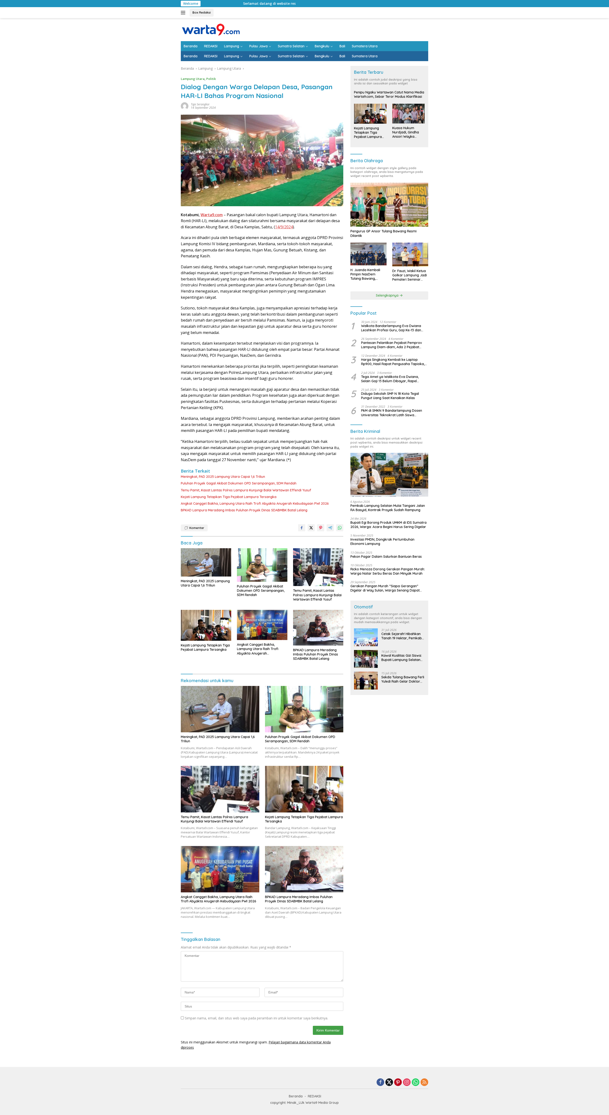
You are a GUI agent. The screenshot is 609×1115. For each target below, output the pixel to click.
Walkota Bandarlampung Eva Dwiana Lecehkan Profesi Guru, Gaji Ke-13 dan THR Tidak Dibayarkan (391, 328)
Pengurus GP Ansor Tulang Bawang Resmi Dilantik (383, 233)
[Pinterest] (398, 1082)
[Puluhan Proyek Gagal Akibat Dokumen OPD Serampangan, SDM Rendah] (262, 565)
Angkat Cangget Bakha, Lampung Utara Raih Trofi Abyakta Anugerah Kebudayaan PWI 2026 (255, 503)
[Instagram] (407, 1082)
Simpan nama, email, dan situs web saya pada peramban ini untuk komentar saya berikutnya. (256, 1018)
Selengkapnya (387, 295)
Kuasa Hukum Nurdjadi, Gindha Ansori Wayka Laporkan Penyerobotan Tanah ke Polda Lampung (405, 132)
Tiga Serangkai (200, 104)
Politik (211, 79)
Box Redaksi (201, 12)
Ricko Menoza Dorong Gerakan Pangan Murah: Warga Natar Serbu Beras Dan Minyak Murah (387, 571)
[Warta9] (210, 29)
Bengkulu (322, 46)
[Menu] (184, 13)
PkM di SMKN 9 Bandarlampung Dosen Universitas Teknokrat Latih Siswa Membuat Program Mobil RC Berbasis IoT (393, 413)
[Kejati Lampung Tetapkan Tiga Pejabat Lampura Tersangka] (206, 625)
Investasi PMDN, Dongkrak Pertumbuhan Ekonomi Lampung (382, 542)
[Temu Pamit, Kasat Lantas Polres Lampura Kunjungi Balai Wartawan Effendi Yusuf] (318, 567)
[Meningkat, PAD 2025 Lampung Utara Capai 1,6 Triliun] (206, 562)
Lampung (231, 46)
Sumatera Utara (365, 46)
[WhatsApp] (415, 1082)
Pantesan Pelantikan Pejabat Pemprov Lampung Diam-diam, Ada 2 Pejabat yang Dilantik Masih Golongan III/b (391, 345)
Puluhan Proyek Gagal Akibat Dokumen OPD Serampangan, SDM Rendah (238, 483)
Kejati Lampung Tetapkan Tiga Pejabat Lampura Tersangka (228, 497)
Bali (342, 46)
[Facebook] (380, 1082)
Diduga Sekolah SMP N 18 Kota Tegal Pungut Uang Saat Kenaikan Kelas (390, 395)
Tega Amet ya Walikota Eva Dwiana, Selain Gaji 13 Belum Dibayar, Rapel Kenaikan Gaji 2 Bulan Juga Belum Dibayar (390, 379)
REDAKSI (210, 46)
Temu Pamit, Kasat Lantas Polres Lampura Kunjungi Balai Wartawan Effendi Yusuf (246, 490)
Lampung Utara (193, 79)
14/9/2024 (284, 227)
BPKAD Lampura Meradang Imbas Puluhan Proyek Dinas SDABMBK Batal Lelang (244, 510)
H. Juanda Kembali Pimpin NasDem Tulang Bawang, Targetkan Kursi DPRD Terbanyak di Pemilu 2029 (368, 274)
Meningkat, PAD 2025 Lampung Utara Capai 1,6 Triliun (223, 476)
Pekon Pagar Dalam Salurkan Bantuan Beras (386, 556)
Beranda (190, 46)
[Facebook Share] (301, 527)
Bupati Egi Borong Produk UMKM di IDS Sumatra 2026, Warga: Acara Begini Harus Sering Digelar (388, 524)
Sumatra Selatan (291, 46)
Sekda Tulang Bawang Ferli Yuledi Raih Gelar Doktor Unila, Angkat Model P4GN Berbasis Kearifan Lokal (402, 679)
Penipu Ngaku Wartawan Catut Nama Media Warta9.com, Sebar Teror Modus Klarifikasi (389, 94)
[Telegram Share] (330, 527)
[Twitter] (389, 1082)
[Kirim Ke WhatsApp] (339, 527)
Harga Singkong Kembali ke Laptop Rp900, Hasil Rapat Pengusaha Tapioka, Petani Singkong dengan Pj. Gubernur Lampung (393, 362)
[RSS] (424, 1082)
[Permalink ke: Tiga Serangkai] (184, 105)
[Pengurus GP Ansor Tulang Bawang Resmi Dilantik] (389, 205)
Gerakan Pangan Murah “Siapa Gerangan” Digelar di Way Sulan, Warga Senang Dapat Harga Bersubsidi (385, 588)
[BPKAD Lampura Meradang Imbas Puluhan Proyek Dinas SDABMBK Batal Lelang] (318, 628)
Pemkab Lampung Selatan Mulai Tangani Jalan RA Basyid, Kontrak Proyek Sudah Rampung (387, 508)
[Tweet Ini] (311, 527)
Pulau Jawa (258, 46)
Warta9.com (212, 214)
